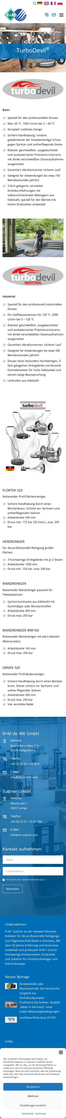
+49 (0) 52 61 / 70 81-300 (26, 821)
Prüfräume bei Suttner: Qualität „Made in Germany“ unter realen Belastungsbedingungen (39, 1007)
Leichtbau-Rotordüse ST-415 (37, 1017)
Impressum (40, 1113)
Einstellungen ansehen (33, 1105)
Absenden (12, 889)
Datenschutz (28, 1113)
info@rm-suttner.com (24, 777)
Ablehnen (33, 1096)
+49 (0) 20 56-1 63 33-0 (24, 764)
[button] (61, 1052)
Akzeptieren (33, 1086)
